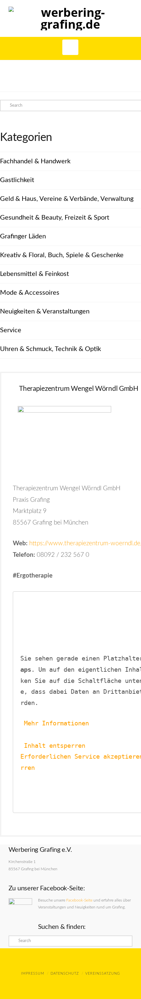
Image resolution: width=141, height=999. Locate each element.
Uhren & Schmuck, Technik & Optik (50, 349)
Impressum (32, 973)
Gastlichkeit (17, 180)
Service (10, 330)
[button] (70, 47)
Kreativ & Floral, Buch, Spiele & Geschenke (62, 255)
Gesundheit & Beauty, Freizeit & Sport (54, 217)
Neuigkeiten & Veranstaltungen (45, 311)
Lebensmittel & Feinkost (34, 274)
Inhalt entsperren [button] (54, 745)
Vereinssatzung (102, 973)
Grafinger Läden (23, 236)
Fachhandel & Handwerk (35, 161)
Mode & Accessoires (29, 292)
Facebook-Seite (79, 900)
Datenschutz (64, 973)
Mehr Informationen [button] (56, 723)
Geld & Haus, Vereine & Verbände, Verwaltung (66, 199)
